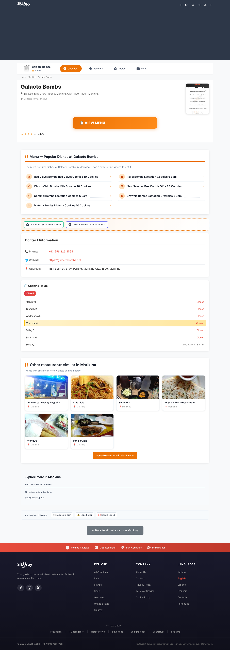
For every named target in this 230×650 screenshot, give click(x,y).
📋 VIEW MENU (92, 123)
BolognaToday (138, 631)
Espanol (182, 584)
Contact (140, 578)
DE (205, 4)
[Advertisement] (115, 32)
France (98, 584)
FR (199, 4)
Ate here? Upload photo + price (45, 224)
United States (101, 603)
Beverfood (117, 631)
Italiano (182, 572)
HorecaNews (98, 631)
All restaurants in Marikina (38, 492)
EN (186, 4)
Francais (182, 590)
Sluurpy (98, 609)
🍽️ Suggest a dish (62, 515)
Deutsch (182, 597)
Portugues (183, 603)
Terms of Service (145, 590)
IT (181, 4)
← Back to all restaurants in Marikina (115, 530)
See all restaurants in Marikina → (115, 455)
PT (211, 4)
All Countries (101, 572)
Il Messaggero (76, 631)
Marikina (32, 77)
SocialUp (175, 631)
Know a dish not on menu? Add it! (89, 224)
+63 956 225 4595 (60, 251)
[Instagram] (29, 587)
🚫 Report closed (106, 515)
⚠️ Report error (84, 515)
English (182, 578)
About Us (141, 572)
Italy (96, 578)
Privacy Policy (143, 584)
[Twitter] (38, 587)
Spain (97, 590)
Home (23, 77)
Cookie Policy (143, 597)
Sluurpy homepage (34, 497)
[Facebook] (20, 587)
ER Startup (158, 631)
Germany (99, 597)
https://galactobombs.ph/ (64, 260)
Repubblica (55, 631)
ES (193, 4)
